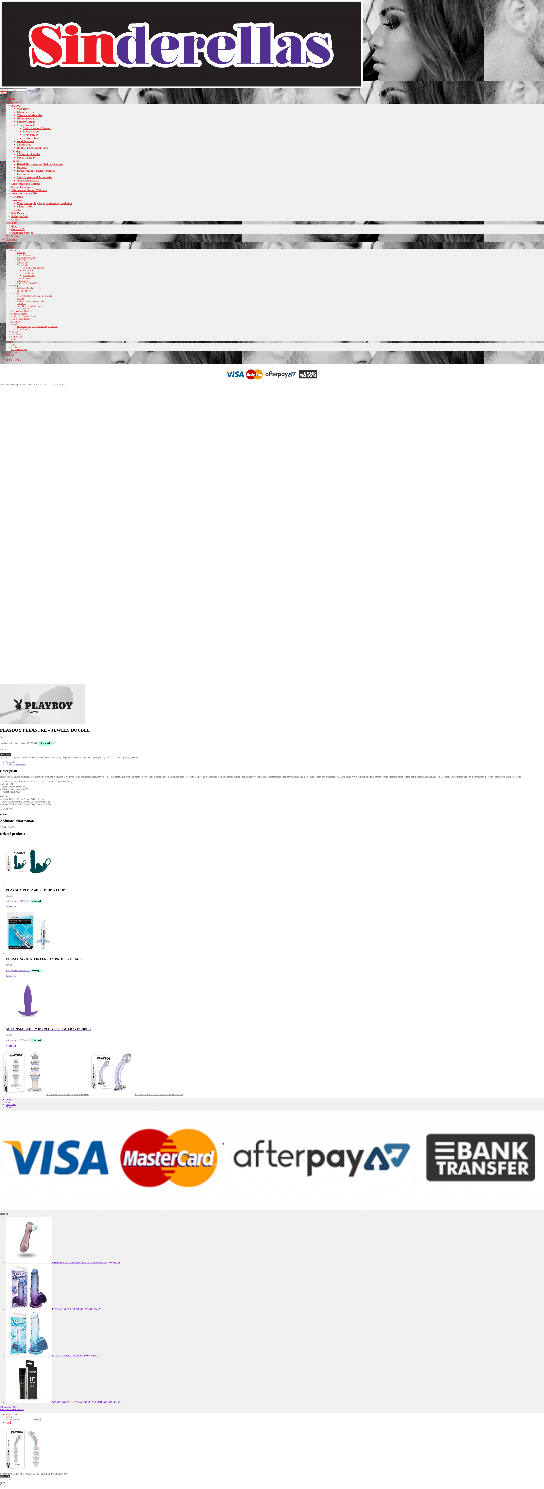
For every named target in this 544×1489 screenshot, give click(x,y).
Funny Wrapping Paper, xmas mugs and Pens (44, 203)
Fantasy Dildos (26, 121)
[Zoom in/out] (1, 1479)
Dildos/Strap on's (15, 384)
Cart (8, 1422)
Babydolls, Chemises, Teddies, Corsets (40, 164)
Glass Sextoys (25, 111)
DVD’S (15, 209)
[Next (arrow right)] (4, 1482)
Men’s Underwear (28, 180)
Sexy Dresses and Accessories (34, 177)
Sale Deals (17, 213)
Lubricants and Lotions (25, 183)
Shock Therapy (26, 157)
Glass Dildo (43, 757)
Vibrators (23, 108)
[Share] (7, 1479)
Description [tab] (11, 762)
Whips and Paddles (28, 154)
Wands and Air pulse (29, 115)
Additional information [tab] (16, 765)
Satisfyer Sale (19, 216)
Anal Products (25, 141)
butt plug (88, 757)
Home (3, 384)
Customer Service (22, 232)
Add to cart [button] (11, 906)
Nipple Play (24, 144)
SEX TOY (111, 757)
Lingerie (16, 160)
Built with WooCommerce (12, 1409)
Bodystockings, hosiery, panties (36, 170)
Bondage (16, 151)
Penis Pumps (30, 134)
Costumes (23, 173)
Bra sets (22, 167)
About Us (11, 222)
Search (31, 90)
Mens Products (26, 124)
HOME (10, 98)
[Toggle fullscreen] (4, 1479)
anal (70, 757)
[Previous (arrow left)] (1, 1482)
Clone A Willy (25, 206)
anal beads (77, 757)
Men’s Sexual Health (24, 193)
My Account (13, 235)
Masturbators (31, 131)
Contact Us (18, 229)
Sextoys (16, 105)
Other (15, 219)
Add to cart (5, 755)
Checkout (11, 239)
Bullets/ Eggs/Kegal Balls (32, 147)
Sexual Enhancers (22, 186)
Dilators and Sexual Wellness (29, 190)
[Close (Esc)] (9, 1479)
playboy (101, 757)
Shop (14, 226)
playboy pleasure (130, 757)
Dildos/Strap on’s (27, 118)
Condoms (17, 196)
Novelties (17, 200)
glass (95, 757)
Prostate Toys (31, 138)
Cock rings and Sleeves (37, 128)
